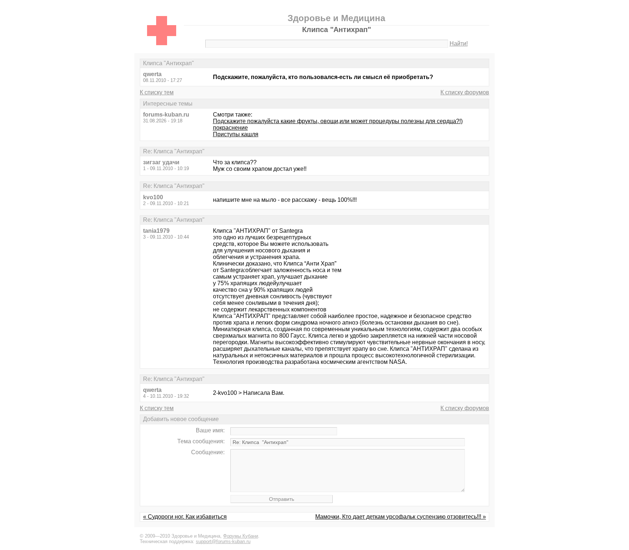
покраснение (230, 128)
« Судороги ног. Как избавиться (185, 517)
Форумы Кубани (240, 536)
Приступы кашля (235, 134)
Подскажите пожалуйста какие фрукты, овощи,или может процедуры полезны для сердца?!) (338, 121)
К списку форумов (464, 92)
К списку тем (157, 92)
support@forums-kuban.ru (223, 541)
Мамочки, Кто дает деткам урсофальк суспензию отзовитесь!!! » (400, 517)
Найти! (459, 43)
